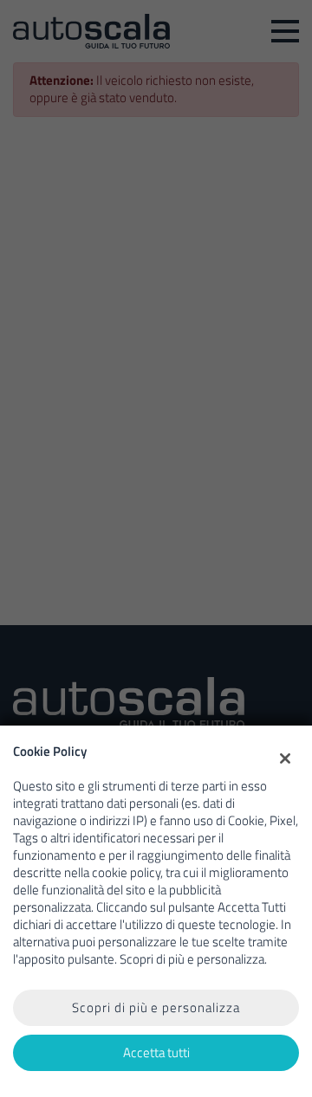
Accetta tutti (156, 1052)
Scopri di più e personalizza (156, 1007)
